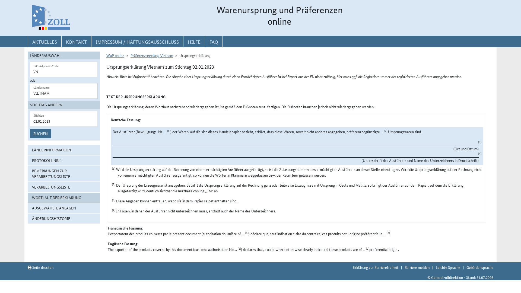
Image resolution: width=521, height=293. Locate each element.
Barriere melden (417, 267)
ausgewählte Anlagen (54, 208)
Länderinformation (51, 149)
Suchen (40, 133)
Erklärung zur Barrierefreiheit (375, 267)
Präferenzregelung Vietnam (152, 55)
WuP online (115, 55)
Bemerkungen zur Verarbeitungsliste (51, 173)
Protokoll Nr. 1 (47, 160)
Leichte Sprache (448, 267)
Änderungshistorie (51, 218)
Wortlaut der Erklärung (56, 197)
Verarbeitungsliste (51, 187)
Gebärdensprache (479, 267)
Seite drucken (42, 267)
